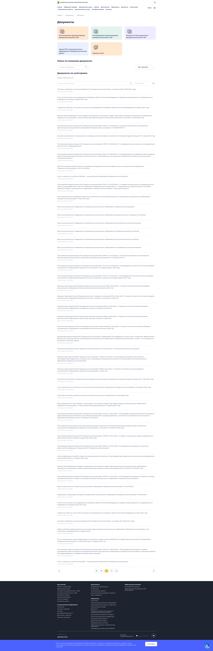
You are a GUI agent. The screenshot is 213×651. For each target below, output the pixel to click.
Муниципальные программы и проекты (103, 593)
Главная (59, 7)
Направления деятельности (99, 586)
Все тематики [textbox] (143, 67)
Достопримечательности (65, 613)
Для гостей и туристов (64, 615)
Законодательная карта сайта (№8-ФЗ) (103, 628)
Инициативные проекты (132, 586)
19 (101, 571)
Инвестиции (134, 7)
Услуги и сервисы (62, 599)
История (60, 611)
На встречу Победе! (63, 595)
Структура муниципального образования (103, 602)
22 (116, 571)
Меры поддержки (96, 595)
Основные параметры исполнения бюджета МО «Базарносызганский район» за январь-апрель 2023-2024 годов (96, 89)
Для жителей (61, 584)
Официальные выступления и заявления (103, 605)
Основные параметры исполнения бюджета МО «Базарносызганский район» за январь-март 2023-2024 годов (95, 521)
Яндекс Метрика (91, 643)
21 (111, 571)
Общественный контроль (133, 584)
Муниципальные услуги (82, 9)
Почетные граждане (63, 609)
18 (96, 571)
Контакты (109, 9)
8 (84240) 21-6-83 (62, 637)
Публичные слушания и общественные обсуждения (103, 625)
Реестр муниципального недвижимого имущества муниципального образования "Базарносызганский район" (96, 207)
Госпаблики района (98, 9)
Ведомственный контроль (99, 621)
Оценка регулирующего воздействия (102, 616)
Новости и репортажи (64, 586)
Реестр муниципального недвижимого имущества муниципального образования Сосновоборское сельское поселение (99, 247)
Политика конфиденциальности (127, 635)
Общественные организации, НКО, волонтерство (135, 589)
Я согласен (151, 644)
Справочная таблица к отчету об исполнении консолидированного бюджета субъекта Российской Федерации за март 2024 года (102, 513)
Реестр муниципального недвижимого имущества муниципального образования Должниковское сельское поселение (99, 223)
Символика (60, 607)
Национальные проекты (65, 9)
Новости (96, 7)
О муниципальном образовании (67, 604)
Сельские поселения (63, 617)
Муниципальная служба (98, 607)
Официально (115, 7)
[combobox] (144, 67)
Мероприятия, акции (85, 7)
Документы (124, 7)
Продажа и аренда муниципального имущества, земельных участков (102, 611)
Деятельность (105, 7)
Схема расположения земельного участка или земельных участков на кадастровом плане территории (93, 395)
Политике (59, 647)
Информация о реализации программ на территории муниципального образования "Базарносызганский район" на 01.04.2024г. (102, 494)
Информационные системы (99, 623)
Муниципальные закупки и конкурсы (102, 614)
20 (106, 571)
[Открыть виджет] (207, 645)
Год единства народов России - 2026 (68, 591)
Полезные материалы (64, 597)
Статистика (94, 600)
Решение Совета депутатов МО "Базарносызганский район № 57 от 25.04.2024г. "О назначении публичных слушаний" (98, 349)
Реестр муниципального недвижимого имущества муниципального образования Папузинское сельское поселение (98, 239)
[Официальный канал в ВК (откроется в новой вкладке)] (154, 635)
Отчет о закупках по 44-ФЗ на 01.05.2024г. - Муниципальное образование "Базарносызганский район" (92, 176)
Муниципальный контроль (99, 618)
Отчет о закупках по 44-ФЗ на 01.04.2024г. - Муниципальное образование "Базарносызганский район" (92, 561)
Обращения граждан (70, 7)
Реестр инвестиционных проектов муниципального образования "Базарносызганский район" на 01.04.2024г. (95, 486)
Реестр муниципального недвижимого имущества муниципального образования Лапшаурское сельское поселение (98, 231)
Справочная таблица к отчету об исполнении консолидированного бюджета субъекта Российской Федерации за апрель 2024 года (103, 107)
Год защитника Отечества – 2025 (67, 593)
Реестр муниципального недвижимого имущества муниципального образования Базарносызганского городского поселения (101, 215)
